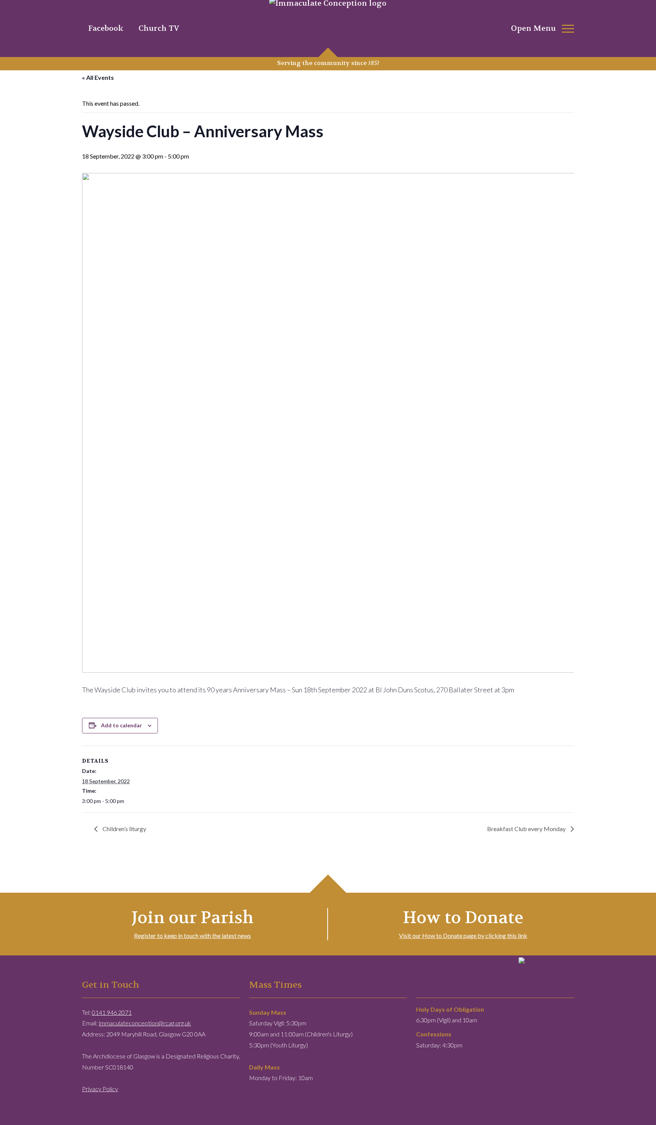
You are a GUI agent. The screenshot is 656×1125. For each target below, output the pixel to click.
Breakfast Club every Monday (527, 828)
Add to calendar (121, 725)
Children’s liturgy (123, 828)
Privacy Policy (100, 1088)
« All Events (98, 77)
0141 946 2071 (112, 1012)
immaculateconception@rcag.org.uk (145, 1023)
